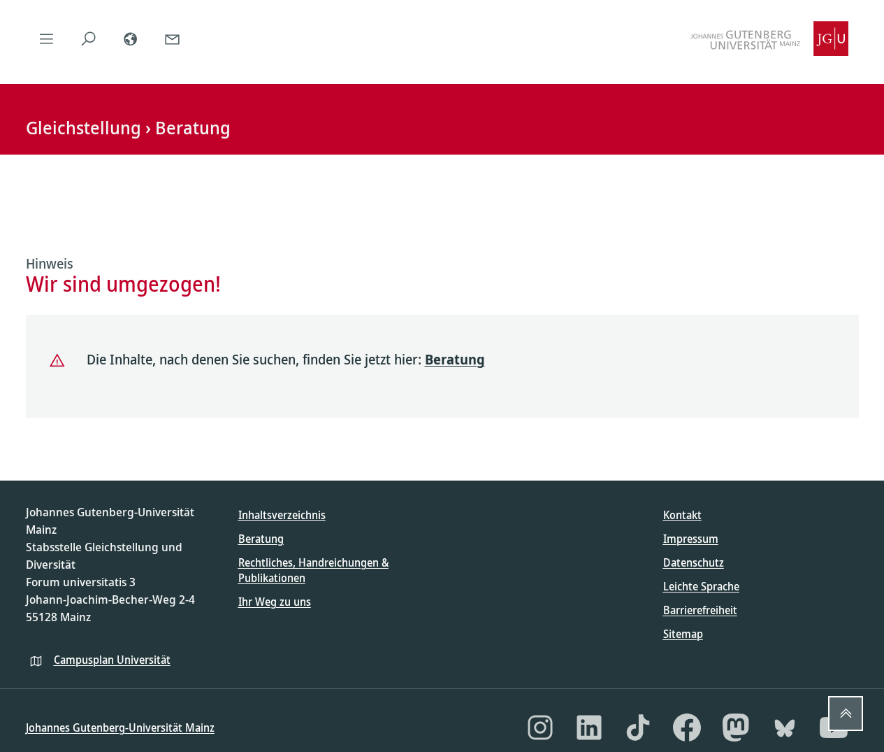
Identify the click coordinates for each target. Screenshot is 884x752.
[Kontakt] (173, 38)
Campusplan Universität (112, 659)
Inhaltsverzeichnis (282, 515)
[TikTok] (638, 728)
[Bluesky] (785, 728)
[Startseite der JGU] (769, 38)
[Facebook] (687, 728)
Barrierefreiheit (700, 610)
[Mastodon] (736, 728)
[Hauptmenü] (47, 38)
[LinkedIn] (589, 728)
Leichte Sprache (701, 586)
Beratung (455, 359)
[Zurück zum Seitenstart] (845, 713)
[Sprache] (131, 38)
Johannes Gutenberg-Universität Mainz (120, 727)
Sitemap (683, 633)
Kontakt (682, 515)
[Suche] (89, 38)
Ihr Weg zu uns (274, 601)
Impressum (690, 538)
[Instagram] (540, 728)
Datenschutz (693, 562)
